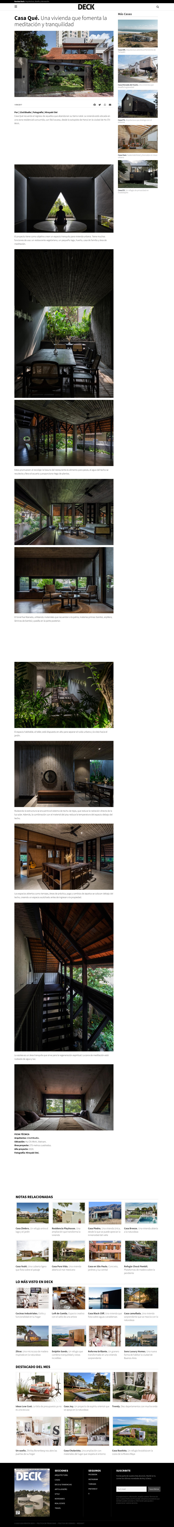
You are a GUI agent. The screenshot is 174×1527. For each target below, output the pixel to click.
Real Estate (60, 1503)
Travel (58, 1508)
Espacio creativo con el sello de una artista (68, 1315)
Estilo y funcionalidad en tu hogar (30, 1315)
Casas (57, 1480)
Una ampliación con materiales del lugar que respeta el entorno (85, 1452)
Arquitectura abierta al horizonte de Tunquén (137, 51)
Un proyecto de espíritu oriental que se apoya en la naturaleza (86, 1408)
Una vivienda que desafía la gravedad (136, 86)
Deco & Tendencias (63, 1484)
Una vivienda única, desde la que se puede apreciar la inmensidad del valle (104, 1232)
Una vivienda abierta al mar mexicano (66, 1268)
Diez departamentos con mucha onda (134, 1406)
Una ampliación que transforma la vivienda (66, 1232)
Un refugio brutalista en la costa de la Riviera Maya (132, 1452)
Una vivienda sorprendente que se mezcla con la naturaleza (141, 1317)
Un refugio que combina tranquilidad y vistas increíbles (67, 1355)
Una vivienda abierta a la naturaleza (141, 1230)
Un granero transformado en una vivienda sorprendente (103, 1355)
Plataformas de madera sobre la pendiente (139, 1270)
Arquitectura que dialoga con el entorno (135, 121)
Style (57, 1494)
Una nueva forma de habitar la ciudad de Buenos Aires (140, 1355)
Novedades (60, 1498)
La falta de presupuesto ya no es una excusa (39, 1408)
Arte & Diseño (61, 1489)
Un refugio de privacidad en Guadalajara (133, 191)
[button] (158, 7)
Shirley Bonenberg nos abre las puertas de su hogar (36, 1452)
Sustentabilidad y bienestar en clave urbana (137, 156)
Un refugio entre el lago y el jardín (32, 1230)
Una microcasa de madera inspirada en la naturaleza (32, 1353)
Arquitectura (61, 1475)
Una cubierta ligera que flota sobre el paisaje (31, 1268)
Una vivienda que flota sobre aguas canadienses (105, 1315)
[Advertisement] (63, 146)
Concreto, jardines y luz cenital (103, 1268)
